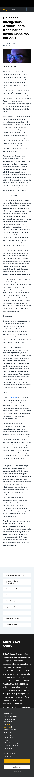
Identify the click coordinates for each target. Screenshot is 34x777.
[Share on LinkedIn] (26, 66)
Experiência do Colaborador (14, 607)
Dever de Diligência (12, 601)
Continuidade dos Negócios (14, 575)
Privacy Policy (17, 771)
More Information (17, 767)
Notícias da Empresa (12, 619)
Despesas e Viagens (12, 595)
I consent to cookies (17, 761)
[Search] (29, 9)
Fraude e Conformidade (13, 613)
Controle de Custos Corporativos (11, 582)
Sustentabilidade (11, 625)
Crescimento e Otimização (14, 589)
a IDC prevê (13, 397)
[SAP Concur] (11, 3)
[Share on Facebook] (23, 66)
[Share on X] (19, 66)
